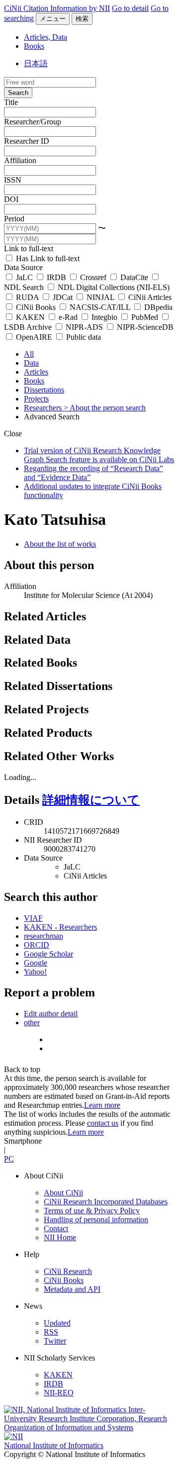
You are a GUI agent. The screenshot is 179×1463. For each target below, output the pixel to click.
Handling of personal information (96, 1219)
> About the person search (105, 407)
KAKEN (30, 317)
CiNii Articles (149, 297)
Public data (82, 337)
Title (11, 102)
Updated (57, 1323)
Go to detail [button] (130, 8)
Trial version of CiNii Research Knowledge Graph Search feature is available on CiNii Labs (99, 455)
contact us (102, 1123)
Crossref (93, 277)
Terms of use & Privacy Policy (92, 1210)
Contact (56, 1228)
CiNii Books (36, 307)
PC (9, 1159)
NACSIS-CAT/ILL (100, 307)
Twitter (55, 1341)
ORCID (36, 945)
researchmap (43, 936)
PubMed (144, 317)
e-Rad (68, 317)
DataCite (134, 277)
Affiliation (20, 160)
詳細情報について (91, 799)
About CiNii (63, 1192)
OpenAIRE (34, 337)
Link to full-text (28, 248)
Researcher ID (26, 141)
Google (35, 963)
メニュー (53, 18)
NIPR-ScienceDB (144, 327)
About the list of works (60, 544)
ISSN (12, 180)
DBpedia (157, 307)
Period (14, 218)
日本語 (36, 63)
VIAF (33, 918)
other (32, 1022)
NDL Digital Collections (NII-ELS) (113, 287)
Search (18, 93)
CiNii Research (68, 1271)
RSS (51, 1332)
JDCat (63, 297)
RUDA (27, 297)
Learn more (102, 1105)
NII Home (60, 1237)
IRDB (56, 277)
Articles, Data (45, 37)
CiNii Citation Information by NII (57, 8)
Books (34, 46)
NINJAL (100, 297)
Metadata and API (72, 1289)
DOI (11, 199)
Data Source (23, 267)
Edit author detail (51, 1013)
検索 (82, 18)
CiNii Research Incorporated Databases (106, 1201)
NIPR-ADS (84, 327)
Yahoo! (35, 972)
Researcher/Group (32, 121)
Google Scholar (48, 954)
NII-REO (59, 1392)
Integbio (104, 317)
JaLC (24, 277)
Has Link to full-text (47, 258)
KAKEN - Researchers (60, 927)
